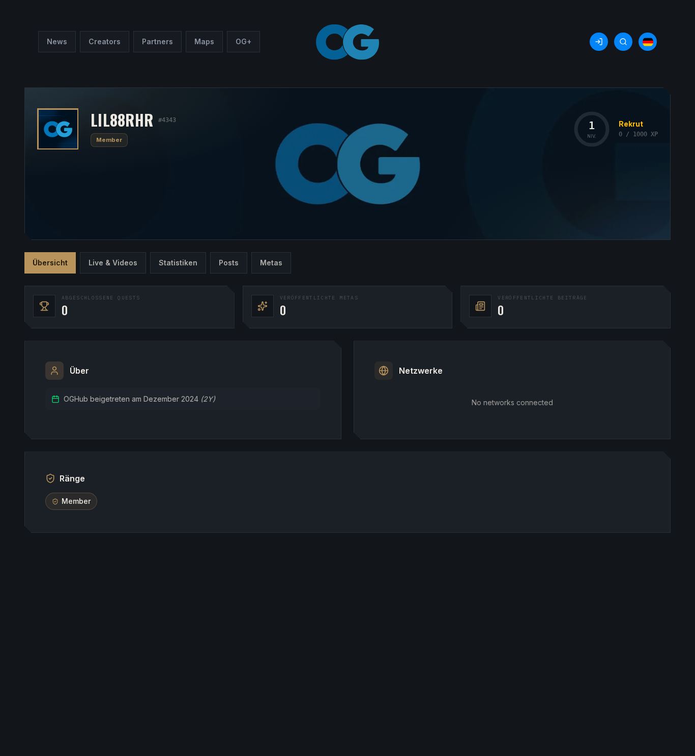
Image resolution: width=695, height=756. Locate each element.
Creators (105, 41)
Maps (204, 41)
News (57, 41)
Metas (271, 262)
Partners (157, 41)
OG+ (243, 41)
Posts (229, 262)
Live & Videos (113, 262)
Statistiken (178, 262)
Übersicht (50, 262)
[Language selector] (648, 42)
